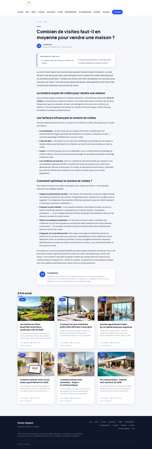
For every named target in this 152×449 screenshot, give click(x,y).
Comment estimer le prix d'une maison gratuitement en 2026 (35, 381)
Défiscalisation (71, 12)
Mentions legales (123, 429)
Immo (34, 12)
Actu (27, 12)
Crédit (60, 12)
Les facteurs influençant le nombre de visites (95, 60)
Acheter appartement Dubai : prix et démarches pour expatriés (116, 325)
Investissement (85, 12)
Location (96, 12)
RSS (133, 429)
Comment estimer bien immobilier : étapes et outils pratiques (71, 382)
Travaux (41, 12)
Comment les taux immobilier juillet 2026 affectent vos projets (76, 325)
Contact (117, 12)
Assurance (51, 12)
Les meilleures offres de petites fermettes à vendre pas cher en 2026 (31, 327)
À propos (106, 12)
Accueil (20, 12)
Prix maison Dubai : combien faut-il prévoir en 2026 (113, 381)
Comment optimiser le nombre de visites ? (93, 63)
